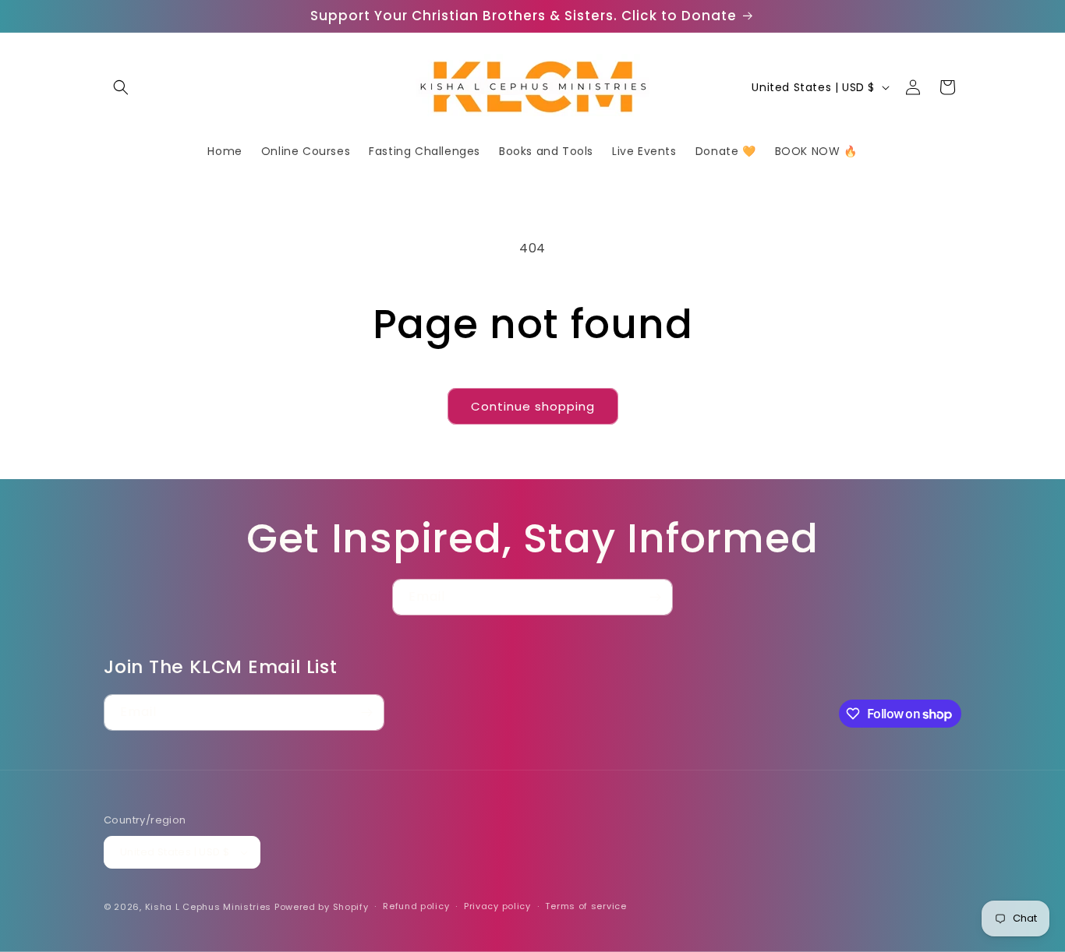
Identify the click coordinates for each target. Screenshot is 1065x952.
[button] (121, 87)
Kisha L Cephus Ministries (208, 907)
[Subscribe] (655, 597)
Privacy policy (497, 906)
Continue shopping (533, 406)
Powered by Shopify (321, 907)
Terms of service (585, 906)
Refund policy (416, 906)
